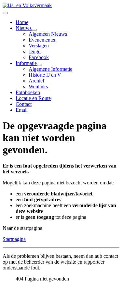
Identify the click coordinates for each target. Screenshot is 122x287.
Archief (36, 80)
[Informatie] (39, 65)
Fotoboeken (28, 92)
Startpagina (14, 239)
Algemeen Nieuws (48, 34)
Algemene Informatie (50, 69)
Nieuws (24, 28)
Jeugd (35, 51)
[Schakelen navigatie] (5, 13)
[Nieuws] (34, 30)
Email (22, 110)
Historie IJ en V (45, 75)
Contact (24, 104)
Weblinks (38, 86)
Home (22, 22)
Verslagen (39, 45)
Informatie (26, 63)
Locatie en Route (33, 98)
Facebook (39, 57)
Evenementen (43, 40)
